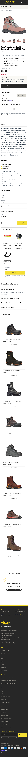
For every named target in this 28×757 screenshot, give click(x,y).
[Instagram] (6, 642)
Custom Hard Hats (5, 653)
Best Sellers (4, 670)
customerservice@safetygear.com (9, 630)
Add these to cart (15, 272)
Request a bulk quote (6, 115)
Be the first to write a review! (14, 589)
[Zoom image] (24, 14)
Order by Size (21, 223)
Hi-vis (2, 664)
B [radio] (11, 95)
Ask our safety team (18, 81)
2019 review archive (6, 718)
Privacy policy (4, 724)
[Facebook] (2, 642)
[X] (9, 642)
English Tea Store (5, 691)
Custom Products (5, 650)
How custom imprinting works (8, 683)
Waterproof (9, 10)
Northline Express (5, 696)
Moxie (2, 51)
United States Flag (5, 702)
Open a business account (7, 677)
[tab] (3, 41)
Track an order (4, 715)
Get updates (22, 735)
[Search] (22, 2)
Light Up (3, 694)
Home (2, 10)
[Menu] (2, 2)
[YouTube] (13, 642)
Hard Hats (3, 656)
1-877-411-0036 (7, 627)
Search (2, 752)
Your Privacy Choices (6, 727)
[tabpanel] (14, 25)
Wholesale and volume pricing (8, 680)
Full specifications (5, 68)
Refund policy (4, 721)
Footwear (3, 667)
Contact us (3, 712)
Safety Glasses (4, 659)
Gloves (3, 661)
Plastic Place (4, 699)
